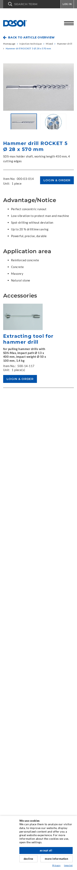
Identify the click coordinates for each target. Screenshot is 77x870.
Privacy (56, 865)
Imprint (68, 865)
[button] (31, 4)
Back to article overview (31, 37)
